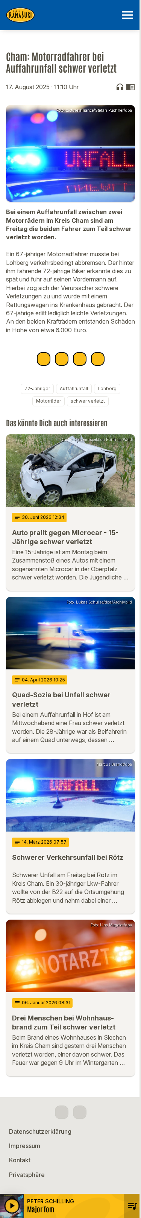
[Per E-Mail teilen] (98, 359)
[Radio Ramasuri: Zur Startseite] (61, 15)
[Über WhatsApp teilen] (80, 359)
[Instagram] (80, 1112)
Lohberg (107, 388)
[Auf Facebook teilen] (44, 359)
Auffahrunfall (74, 388)
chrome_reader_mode (130, 86)
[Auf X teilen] (62, 359)
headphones (119, 86)
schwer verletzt (88, 401)
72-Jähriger (37, 388)
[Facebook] (62, 1112)
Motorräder (48, 401)
